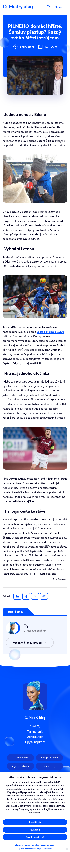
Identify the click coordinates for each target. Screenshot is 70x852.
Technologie (35, 731)
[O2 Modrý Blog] (18, 7)
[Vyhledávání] (48, 7)
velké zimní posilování (50, 332)
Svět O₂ (35, 726)
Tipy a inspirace (35, 742)
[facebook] (26, 596)
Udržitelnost (35, 736)
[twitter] (35, 596)
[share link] (44, 596)
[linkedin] (17, 596)
